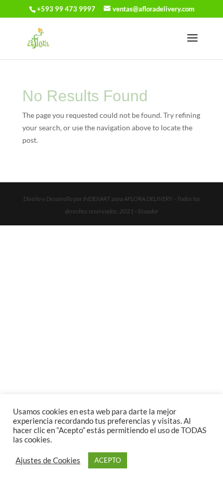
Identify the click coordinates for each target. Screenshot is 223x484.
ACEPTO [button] (107, 460)
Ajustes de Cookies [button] (48, 460)
